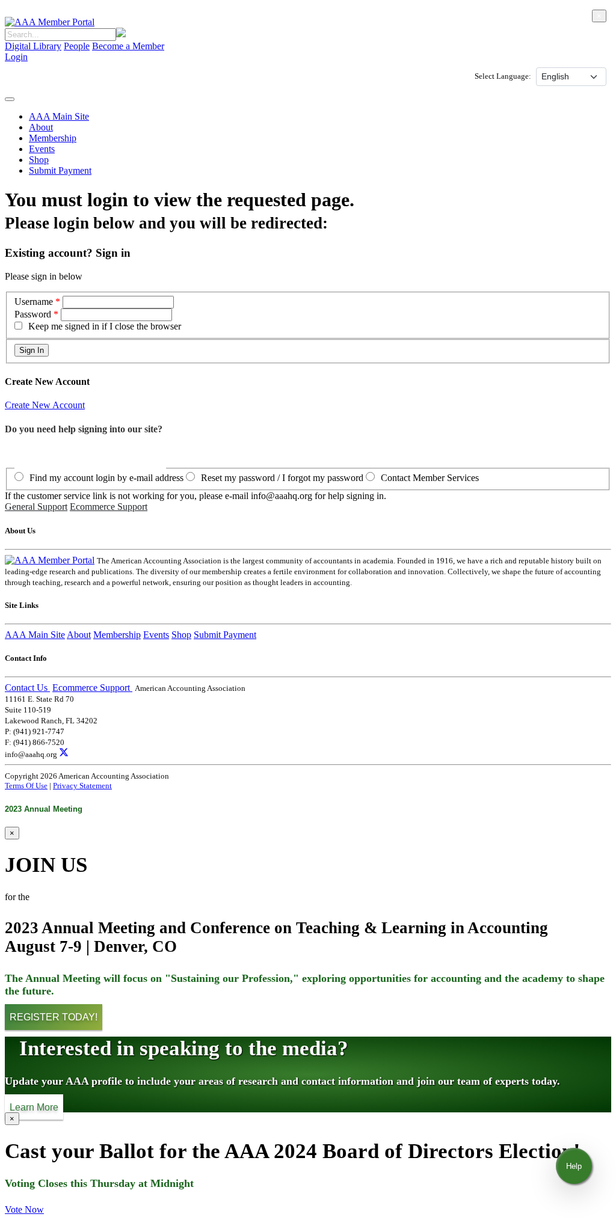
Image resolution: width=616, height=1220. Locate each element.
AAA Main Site (59, 116)
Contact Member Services (430, 478)
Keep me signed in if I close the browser (104, 326)
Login (16, 57)
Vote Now (24, 1209)
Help (574, 1166)
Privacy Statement (82, 785)
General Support (36, 506)
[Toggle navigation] (9, 99)
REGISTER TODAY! (53, 1017)
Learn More (34, 1107)
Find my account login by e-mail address (106, 478)
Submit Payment (60, 170)
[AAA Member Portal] (49, 22)
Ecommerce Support (108, 506)
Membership (52, 138)
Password (32, 314)
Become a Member (128, 46)
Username (34, 301)
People (77, 46)
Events (42, 149)
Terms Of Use (26, 785)
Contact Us (27, 687)
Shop (39, 160)
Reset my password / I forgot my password (282, 478)
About (41, 127)
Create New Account (45, 405)
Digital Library (33, 46)
